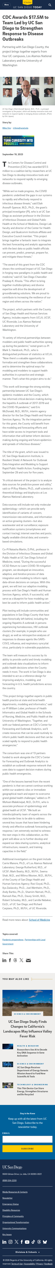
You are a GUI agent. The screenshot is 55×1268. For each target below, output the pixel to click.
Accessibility (29, 1263)
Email (6, 1133)
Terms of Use (17, 1263)
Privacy (39, 1263)
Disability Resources (11, 1210)
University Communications (14, 1228)
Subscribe (27, 1148)
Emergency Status (10, 1204)
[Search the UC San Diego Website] (50, 4)
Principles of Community (13, 1216)
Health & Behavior (28, 1046)
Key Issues (7, 1234)
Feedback (48, 1263)
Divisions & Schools (27, 1252)
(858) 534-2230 (9, 1180)
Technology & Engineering (32, 1085)
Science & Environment (27, 1014)
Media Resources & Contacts (15, 1192)
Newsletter (7, 1198)
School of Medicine (39, 919)
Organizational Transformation (15, 1222)
